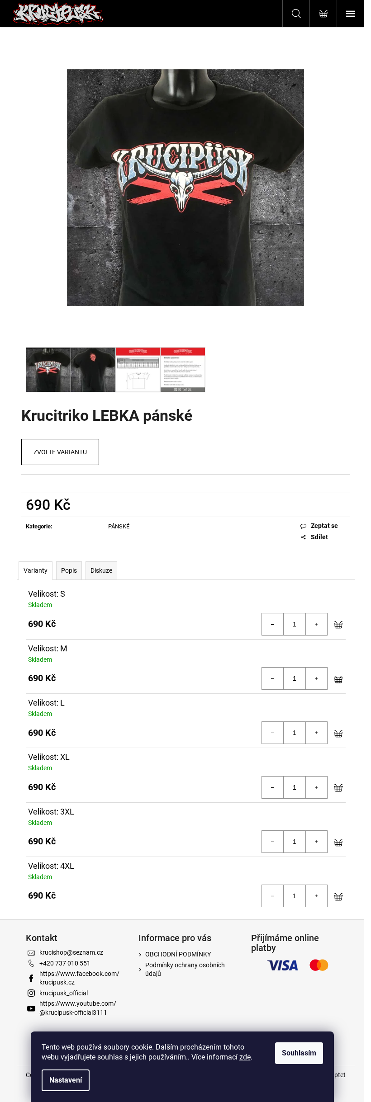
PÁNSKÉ (118, 526)
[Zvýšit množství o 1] (316, 624)
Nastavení (65, 1080)
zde (245, 1057)
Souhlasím (299, 1053)
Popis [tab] (69, 570)
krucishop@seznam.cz (71, 952)
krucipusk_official (63, 993)
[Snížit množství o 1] (273, 624)
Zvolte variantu (60, 452)
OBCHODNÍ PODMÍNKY (178, 954)
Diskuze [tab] (101, 570)
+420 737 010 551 (64, 963)
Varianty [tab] (36, 570)
